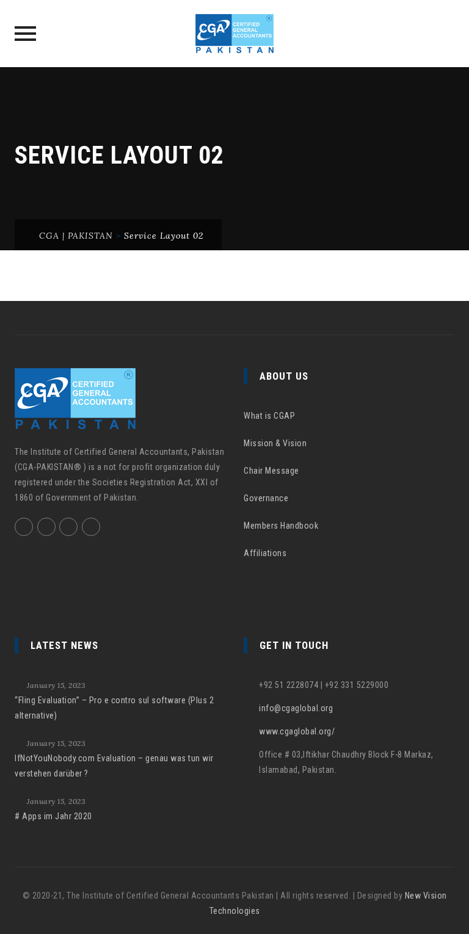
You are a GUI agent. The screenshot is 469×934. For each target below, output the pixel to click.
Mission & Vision (275, 443)
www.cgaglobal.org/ (297, 731)
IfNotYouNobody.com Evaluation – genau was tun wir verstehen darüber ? (114, 765)
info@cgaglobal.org (296, 708)
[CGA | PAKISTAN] (234, 33)
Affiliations (265, 553)
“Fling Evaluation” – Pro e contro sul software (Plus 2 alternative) (114, 707)
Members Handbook (281, 525)
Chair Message (271, 471)
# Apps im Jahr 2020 (53, 816)
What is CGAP (269, 416)
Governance (266, 498)
